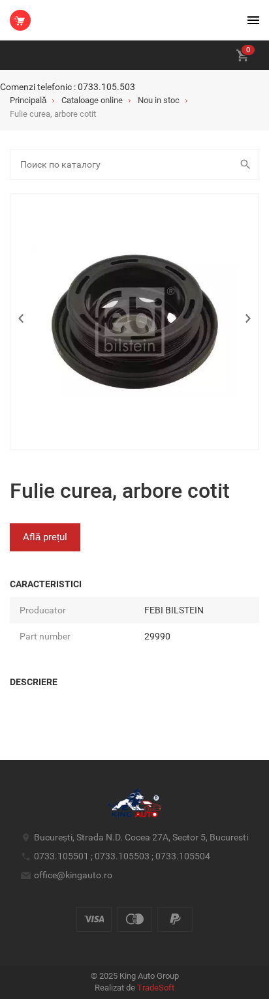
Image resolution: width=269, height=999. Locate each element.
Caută (246, 164)
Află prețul (45, 537)
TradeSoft (155, 987)
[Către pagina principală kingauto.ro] (20, 20)
